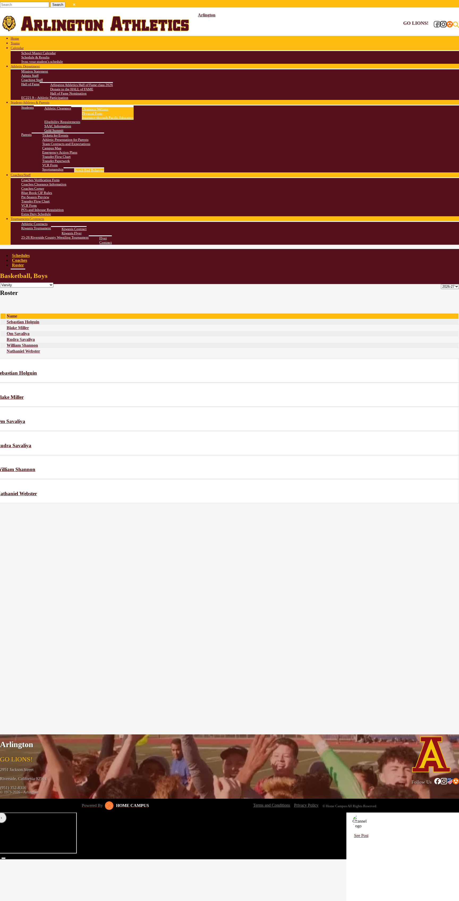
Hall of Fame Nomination (68, 93)
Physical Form (92, 113)
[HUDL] (450, 24)
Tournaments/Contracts (27, 219)
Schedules (21, 255)
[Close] (357, 821)
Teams (15, 43)
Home (15, 38)
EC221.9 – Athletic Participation (44, 98)
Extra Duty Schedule (36, 214)
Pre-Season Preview (35, 197)
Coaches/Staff (21, 175)
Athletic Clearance (57, 108)
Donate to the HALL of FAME (71, 89)
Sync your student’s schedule (42, 62)
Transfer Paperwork (56, 161)
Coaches (19, 260)
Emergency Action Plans (59, 152)
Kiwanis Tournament (36, 228)
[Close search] (74, 3)
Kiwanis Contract (74, 229)
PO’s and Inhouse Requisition (42, 210)
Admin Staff (30, 76)
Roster (18, 265)
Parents (26, 135)
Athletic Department (25, 66)
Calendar (17, 48)
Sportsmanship (52, 169)
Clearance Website (95, 109)
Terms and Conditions (271, 805)
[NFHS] (450, 781)
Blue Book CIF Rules (36, 193)
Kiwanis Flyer (72, 233)
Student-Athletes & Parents (30, 102)
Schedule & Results (35, 57)
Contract (105, 242)
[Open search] (456, 24)
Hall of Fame (30, 84)
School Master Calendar (38, 53)
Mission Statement (34, 71)
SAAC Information (57, 126)
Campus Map (51, 148)
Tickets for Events (55, 135)
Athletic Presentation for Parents (65, 140)
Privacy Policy (306, 805)
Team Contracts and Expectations (66, 144)
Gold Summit (53, 130)
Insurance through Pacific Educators (108, 118)
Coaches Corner (32, 189)
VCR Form (50, 165)
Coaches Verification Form (40, 180)
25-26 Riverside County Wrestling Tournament (55, 237)
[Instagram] (443, 24)
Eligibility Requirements (62, 122)
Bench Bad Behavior (89, 170)
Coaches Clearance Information (43, 184)
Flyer (103, 238)
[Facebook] (437, 24)
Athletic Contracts (34, 224)
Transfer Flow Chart (56, 157)
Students (27, 107)
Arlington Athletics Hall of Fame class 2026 (81, 85)
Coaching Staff (32, 80)
